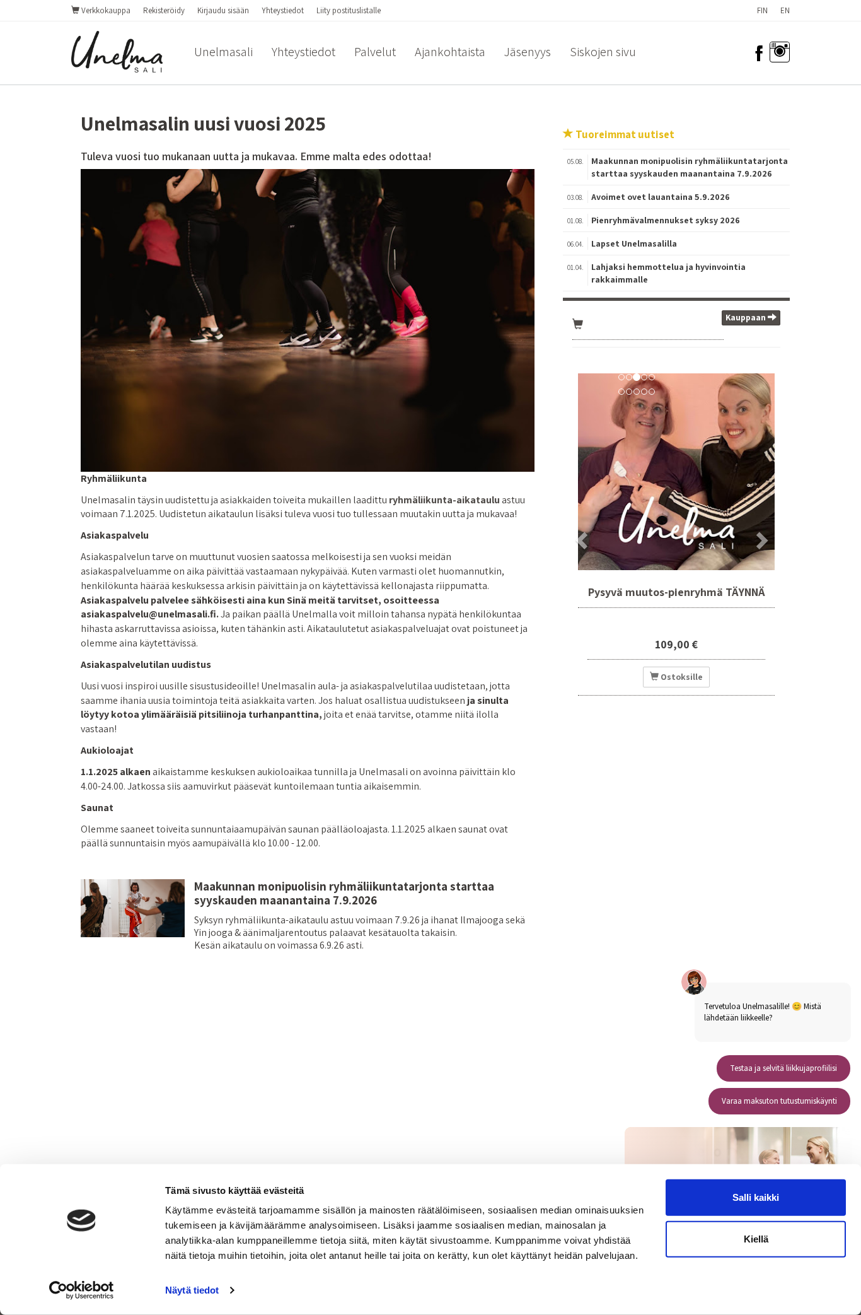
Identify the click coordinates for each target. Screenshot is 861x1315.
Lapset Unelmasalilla (634, 243)
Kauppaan (746, 317)
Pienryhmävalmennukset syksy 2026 (665, 220)
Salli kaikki (755, 1197)
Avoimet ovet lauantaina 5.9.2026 (660, 196)
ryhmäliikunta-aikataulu (444, 499)
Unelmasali (223, 52)
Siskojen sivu (603, 52)
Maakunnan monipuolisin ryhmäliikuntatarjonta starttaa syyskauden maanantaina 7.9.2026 (344, 893)
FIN (762, 10)
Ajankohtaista (450, 52)
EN (785, 10)
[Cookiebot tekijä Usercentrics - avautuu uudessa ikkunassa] (81, 1290)
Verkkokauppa (104, 10)
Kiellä (756, 1238)
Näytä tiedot (192, 1290)
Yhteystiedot (283, 10)
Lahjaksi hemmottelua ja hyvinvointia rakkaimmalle (668, 273)
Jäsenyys (527, 52)
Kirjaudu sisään (223, 10)
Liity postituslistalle (348, 10)
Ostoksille (681, 676)
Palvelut (375, 52)
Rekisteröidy (164, 10)
